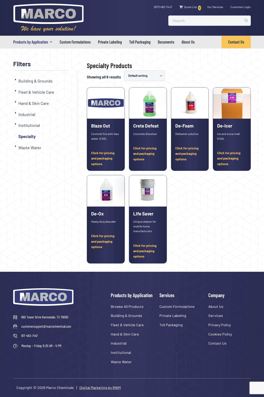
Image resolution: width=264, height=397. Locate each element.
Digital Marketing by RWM (100, 387)
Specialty (27, 136)
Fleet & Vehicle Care (36, 92)
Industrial (26, 114)
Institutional (29, 125)
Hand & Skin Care (33, 103)
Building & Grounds (35, 80)
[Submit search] (246, 20)
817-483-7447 (29, 335)
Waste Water (29, 147)
